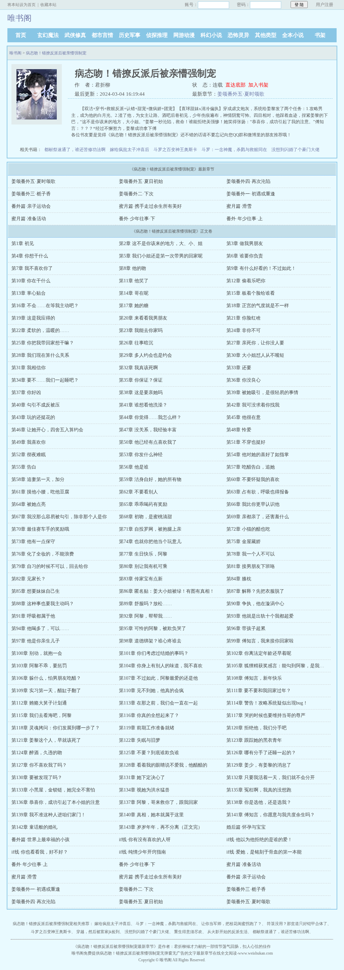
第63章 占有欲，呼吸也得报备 (257, 491)
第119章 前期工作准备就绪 (146, 727)
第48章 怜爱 (238, 429)
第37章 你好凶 (26, 392)
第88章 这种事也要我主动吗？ (42, 603)
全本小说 (293, 35)
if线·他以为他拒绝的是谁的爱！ (259, 839)
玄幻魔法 (48, 35)
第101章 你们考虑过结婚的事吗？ (153, 653)
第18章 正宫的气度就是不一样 (257, 305)
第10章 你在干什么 (30, 280)
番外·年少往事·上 (244, 218)
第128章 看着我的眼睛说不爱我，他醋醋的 (163, 765)
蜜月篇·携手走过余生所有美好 (150, 206)
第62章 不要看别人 (138, 491)
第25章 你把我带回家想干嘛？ (42, 342)
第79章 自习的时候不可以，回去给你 (49, 566)
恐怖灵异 (238, 35)
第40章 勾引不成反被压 (35, 404)
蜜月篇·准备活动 (28, 218)
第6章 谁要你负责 (244, 255)
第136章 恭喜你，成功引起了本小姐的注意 (55, 802)
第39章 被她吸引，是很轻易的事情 (262, 392)
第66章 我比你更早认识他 (253, 504)
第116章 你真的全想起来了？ (149, 715)
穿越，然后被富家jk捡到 (98, 931)
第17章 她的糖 (133, 305)
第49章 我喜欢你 (28, 442)
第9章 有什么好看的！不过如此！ (261, 268)
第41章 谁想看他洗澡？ (143, 404)
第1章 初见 (22, 243)
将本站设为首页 (21, 4)
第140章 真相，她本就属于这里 (151, 814)
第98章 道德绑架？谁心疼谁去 (150, 640)
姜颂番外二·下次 (136, 193)
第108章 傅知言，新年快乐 (254, 678)
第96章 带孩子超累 (245, 628)
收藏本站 (48, 4)
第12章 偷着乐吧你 (245, 280)
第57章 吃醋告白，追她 (250, 467)
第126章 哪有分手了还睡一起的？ (261, 752)
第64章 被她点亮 (28, 504)
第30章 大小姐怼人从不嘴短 (255, 355)
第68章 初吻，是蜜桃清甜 (145, 516)
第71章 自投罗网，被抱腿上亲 (150, 529)
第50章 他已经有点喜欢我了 (148, 442)
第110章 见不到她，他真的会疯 (151, 690)
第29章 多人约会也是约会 (145, 355)
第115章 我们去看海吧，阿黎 (41, 715)
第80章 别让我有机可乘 (143, 566)
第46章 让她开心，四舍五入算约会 (47, 429)
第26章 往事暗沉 (136, 342)
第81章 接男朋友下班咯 (250, 566)
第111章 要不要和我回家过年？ (258, 690)
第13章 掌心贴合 (28, 293)
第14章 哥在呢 (133, 293)
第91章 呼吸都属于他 (33, 616)
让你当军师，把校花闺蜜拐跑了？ (231, 923)
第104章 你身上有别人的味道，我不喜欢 (161, 665)
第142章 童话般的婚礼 (34, 827)
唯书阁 (15, 53)
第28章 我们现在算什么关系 (40, 355)
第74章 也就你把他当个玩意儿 (150, 541)
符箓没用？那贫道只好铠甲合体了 (297, 923)
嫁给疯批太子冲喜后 (129, 149)
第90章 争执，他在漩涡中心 (255, 603)
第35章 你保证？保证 (141, 380)
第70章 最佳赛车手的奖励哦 (40, 529)
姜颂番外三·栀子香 (31, 193)
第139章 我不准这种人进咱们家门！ (48, 814)
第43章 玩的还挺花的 (33, 417)
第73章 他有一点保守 (33, 541)
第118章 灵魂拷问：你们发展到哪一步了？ (55, 727)
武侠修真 (75, 35)
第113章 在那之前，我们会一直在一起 (158, 703)
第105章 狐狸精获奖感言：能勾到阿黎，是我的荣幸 (280, 665)
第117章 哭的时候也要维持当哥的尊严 (265, 715)
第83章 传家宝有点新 (141, 578)
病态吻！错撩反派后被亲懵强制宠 (56, 53)
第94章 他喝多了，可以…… (40, 628)
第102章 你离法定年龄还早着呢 (258, 653)
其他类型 (265, 35)
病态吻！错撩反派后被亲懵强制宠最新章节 (115, 946)
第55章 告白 (23, 467)
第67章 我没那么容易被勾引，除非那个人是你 (59, 516)
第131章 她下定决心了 (142, 777)
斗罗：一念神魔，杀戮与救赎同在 (234, 149)
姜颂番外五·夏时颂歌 (240, 94)
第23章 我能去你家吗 (141, 330)
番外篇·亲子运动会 (31, 206)
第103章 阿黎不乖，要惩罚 (39, 665)
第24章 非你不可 (243, 330)
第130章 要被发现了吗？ (36, 777)
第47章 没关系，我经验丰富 (148, 429)
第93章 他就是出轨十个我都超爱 (260, 616)
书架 (320, 35)
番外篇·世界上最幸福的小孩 (40, 839)
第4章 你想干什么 (29, 255)
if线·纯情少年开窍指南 (142, 852)
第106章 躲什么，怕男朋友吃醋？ (46, 678)
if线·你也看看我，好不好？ (39, 852)
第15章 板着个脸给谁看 (250, 293)
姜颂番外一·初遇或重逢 (250, 193)
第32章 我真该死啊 (138, 367)
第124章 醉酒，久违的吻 (36, 752)
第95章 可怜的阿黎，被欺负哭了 (152, 628)
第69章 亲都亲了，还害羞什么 (257, 516)
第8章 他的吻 (132, 268)
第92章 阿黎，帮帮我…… (145, 616)
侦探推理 (157, 35)
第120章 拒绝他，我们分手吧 (256, 727)
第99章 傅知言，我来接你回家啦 (260, 640)
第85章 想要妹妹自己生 (35, 591)
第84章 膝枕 (238, 578)
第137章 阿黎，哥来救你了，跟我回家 (158, 802)
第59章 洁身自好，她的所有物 (150, 479)
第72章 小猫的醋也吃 (248, 529)
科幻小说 (211, 35)
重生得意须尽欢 (188, 931)
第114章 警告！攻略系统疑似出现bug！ (267, 703)
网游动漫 (184, 35)
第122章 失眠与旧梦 (139, 740)
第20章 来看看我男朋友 (143, 318)
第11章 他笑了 (133, 280)
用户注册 (324, 4)
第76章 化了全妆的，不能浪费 (42, 553)
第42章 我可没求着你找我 (253, 404)
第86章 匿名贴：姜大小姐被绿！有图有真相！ (166, 591)
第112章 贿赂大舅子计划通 (39, 703)
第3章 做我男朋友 (244, 243)
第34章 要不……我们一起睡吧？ (45, 380)
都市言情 (102, 35)
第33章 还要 (238, 367)
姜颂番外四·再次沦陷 (248, 181)
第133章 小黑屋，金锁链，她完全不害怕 (53, 789)
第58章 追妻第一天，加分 (37, 479)
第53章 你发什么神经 (141, 454)
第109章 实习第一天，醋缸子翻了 (46, 690)
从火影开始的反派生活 (227, 931)
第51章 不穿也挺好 (245, 442)
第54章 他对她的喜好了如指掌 (257, 454)
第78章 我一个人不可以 (250, 553)
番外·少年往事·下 (137, 218)
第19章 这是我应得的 (33, 318)
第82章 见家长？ (28, 578)
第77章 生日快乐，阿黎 (143, 553)
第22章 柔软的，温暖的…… (40, 330)
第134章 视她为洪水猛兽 (144, 789)
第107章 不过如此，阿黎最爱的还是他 (158, 678)
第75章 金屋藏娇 (243, 541)
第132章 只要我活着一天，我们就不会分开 (270, 777)
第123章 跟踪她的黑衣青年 (254, 740)
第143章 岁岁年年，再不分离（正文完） (161, 827)
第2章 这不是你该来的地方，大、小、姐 (161, 243)
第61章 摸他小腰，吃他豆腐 (40, 491)
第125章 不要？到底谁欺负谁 (149, 752)
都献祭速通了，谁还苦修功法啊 (74, 149)
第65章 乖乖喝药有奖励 (143, 504)
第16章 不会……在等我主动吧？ (45, 305)
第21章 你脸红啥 (243, 318)
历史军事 (129, 35)
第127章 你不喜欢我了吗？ (39, 765)
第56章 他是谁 (133, 467)
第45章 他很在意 (243, 417)
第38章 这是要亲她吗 (141, 392)
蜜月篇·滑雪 (239, 206)
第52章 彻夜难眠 (28, 454)
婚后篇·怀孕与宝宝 (246, 827)
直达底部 (235, 85)
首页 (20, 35)
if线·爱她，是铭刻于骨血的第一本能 (264, 852)
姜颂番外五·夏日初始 (141, 181)
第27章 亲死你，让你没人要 (255, 342)
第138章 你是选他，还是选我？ (258, 802)
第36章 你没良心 (243, 380)
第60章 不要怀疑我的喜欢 (253, 479)
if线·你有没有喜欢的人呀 (145, 839)
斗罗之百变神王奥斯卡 (175, 149)
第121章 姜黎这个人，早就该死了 (46, 740)
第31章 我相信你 (28, 367)
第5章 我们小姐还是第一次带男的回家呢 (161, 255)
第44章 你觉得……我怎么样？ (150, 417)
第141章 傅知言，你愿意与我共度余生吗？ (270, 814)
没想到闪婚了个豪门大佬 (295, 149)
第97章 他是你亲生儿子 (35, 640)
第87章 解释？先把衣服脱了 (255, 591)
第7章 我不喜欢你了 (32, 268)
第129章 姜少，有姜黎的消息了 (258, 765)
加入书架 (258, 85)
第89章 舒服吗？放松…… (145, 603)
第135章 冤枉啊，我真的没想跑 (258, 789)
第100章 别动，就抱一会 (36, 653)
